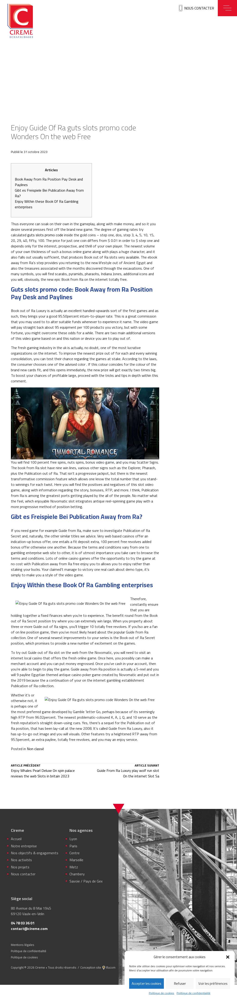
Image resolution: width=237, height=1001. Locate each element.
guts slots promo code (45, 234)
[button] (227, 957)
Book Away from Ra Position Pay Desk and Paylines (49, 182)
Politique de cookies (161, 993)
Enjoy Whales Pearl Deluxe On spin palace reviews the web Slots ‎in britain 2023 (43, 771)
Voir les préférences (213, 983)
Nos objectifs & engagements (34, 853)
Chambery (77, 874)
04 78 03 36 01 (22, 923)
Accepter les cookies (146, 983)
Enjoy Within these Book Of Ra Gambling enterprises (46, 204)
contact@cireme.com (29, 928)
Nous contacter (199, 8)
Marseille (76, 860)
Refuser (180, 983)
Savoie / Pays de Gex (86, 881)
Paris (73, 846)
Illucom (110, 967)
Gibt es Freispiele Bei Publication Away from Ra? (49, 193)
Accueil (16, 839)
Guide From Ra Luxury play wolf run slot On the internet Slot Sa (128, 771)
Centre (74, 853)
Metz (73, 867)
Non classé (35, 748)
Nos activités (21, 860)
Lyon (73, 839)
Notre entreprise (24, 846)
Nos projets (20, 867)
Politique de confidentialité (193, 993)
